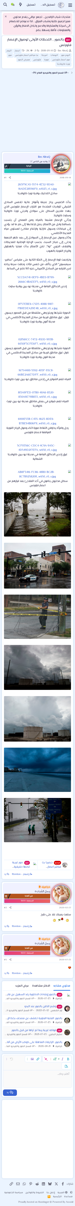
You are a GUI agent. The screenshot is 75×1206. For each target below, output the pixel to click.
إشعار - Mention (20, 874)
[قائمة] (70, 5)
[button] (68, 1059)
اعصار (17, 51)
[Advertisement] (37, 114)
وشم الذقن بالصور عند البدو (40, 1006)
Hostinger (44, 1202)
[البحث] (5, 5)
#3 (5, 960)
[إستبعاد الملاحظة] (6, 17)
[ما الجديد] (21, 5)
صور (10, 55)
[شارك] (10, 177)
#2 (5, 907)
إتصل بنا (50, 1193)
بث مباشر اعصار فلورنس (26, 55)
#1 (5, 177)
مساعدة (68, 1197)
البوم (9, 51)
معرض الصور (24, 60)
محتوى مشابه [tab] (61, 986)
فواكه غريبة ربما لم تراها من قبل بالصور (34, 1030)
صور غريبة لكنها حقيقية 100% (21, 867)
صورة (46, 60)
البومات (54, 55)
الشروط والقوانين (34, 1193)
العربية (61, 1193)
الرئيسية (57, 1197)
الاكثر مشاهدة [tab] (41, 986)
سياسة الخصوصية (13, 1193)
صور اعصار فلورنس (61, 60)
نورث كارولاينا (63, 64)
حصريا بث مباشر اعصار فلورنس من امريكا (50, 867)
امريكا (44, 55)
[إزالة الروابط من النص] (45, 1059)
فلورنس (37, 60)
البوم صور (65, 55)
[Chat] (13, 5)
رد (5, 874)
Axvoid (69, 1202)
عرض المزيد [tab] (22, 986)
